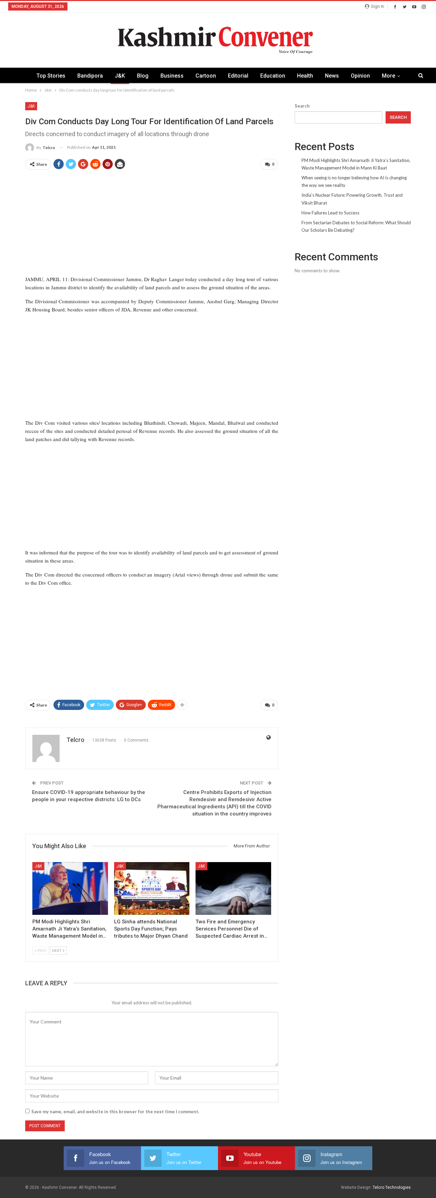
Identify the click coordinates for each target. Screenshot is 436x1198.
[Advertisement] (151, 223)
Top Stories (50, 75)
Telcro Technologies (392, 1187)
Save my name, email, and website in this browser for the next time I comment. (115, 1111)
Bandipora (90, 75)
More (388, 75)
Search (302, 106)
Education (272, 75)
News (332, 75)
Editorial (238, 75)
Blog (143, 75)
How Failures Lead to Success (330, 212)
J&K (120, 75)
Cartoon (206, 75)
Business (172, 75)
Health (305, 75)
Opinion (360, 75)
